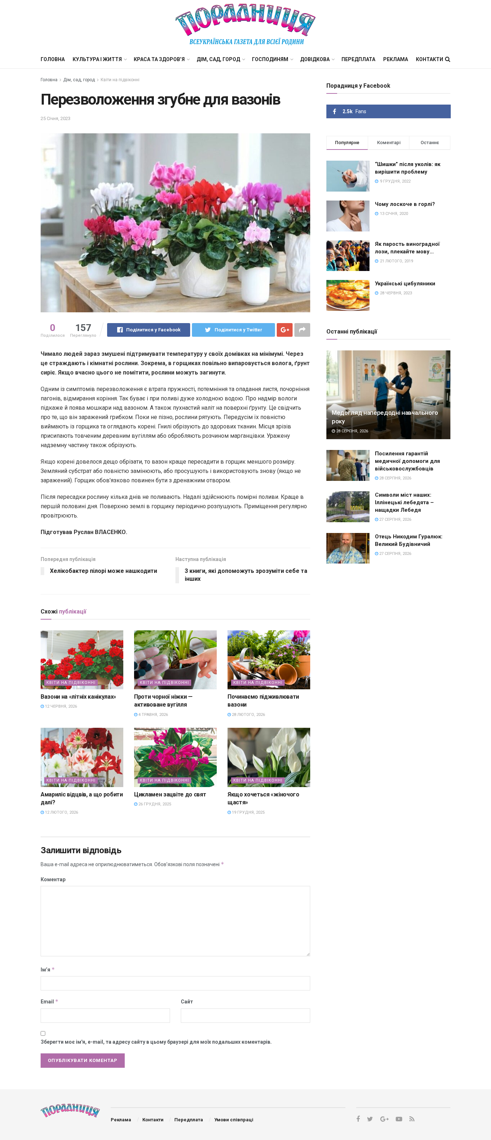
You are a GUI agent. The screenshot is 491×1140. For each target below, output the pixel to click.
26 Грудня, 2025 (154, 804)
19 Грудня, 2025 (248, 812)
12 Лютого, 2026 (61, 812)
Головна (53, 59)
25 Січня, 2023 (55, 118)
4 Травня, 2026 (152, 714)
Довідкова (315, 59)
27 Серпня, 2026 (394, 519)
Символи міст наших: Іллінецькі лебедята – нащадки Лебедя (404, 502)
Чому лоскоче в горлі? (405, 204)
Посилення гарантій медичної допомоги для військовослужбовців (407, 461)
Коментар (53, 879)
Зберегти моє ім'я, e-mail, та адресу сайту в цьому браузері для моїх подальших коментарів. (156, 1042)
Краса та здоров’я (159, 59)
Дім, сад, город (218, 59)
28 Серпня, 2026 (351, 431)
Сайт (187, 1002)
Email (50, 1001)
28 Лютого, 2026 (248, 714)
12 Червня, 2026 (60, 706)
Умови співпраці (233, 1119)
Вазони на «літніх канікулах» (78, 696)
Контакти (429, 59)
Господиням (270, 59)
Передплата (358, 59)
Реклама (395, 59)
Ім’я (48, 969)
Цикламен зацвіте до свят (170, 794)
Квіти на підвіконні (120, 79)
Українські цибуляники (405, 283)
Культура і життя (97, 59)
